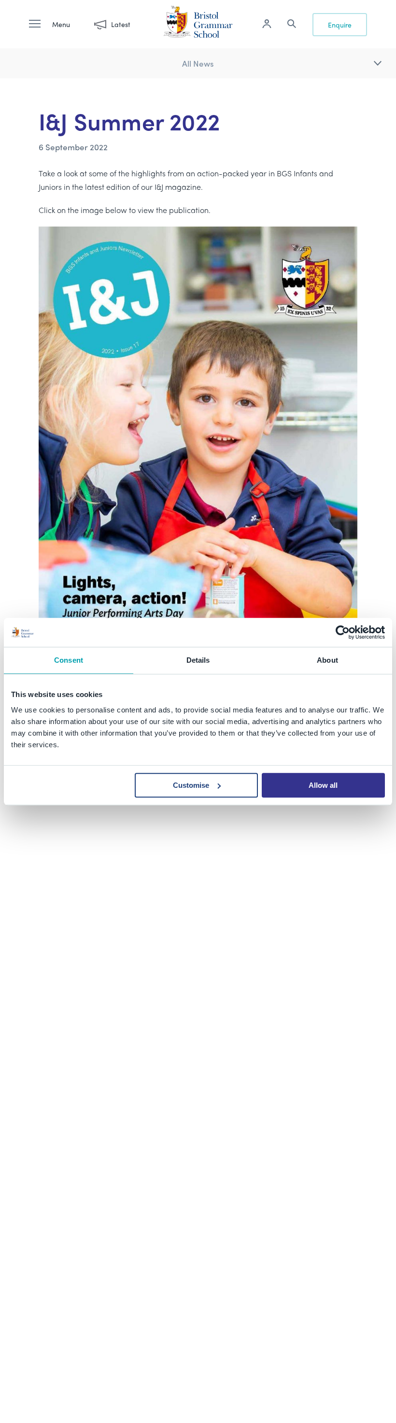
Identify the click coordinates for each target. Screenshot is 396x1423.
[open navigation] (39, 24)
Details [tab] (198, 660)
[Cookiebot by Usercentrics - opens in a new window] (342, 632)
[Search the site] (291, 25)
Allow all (323, 785)
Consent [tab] (68, 660)
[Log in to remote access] (266, 25)
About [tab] (327, 660)
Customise (191, 785)
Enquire (340, 24)
